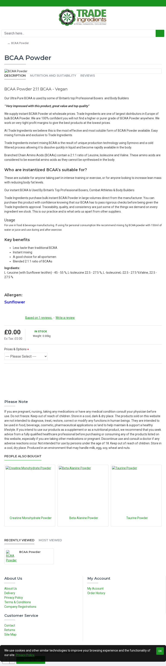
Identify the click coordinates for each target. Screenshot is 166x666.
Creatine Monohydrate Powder (31, 518)
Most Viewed (50, 540)
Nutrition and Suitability (53, 75)
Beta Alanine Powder (83, 518)
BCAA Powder (30, 552)
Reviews (87, 75)
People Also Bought (23, 456)
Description (15, 75)
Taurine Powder (137, 518)
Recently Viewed (19, 540)
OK (160, 651)
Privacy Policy (25, 655)
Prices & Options (15, 349)
